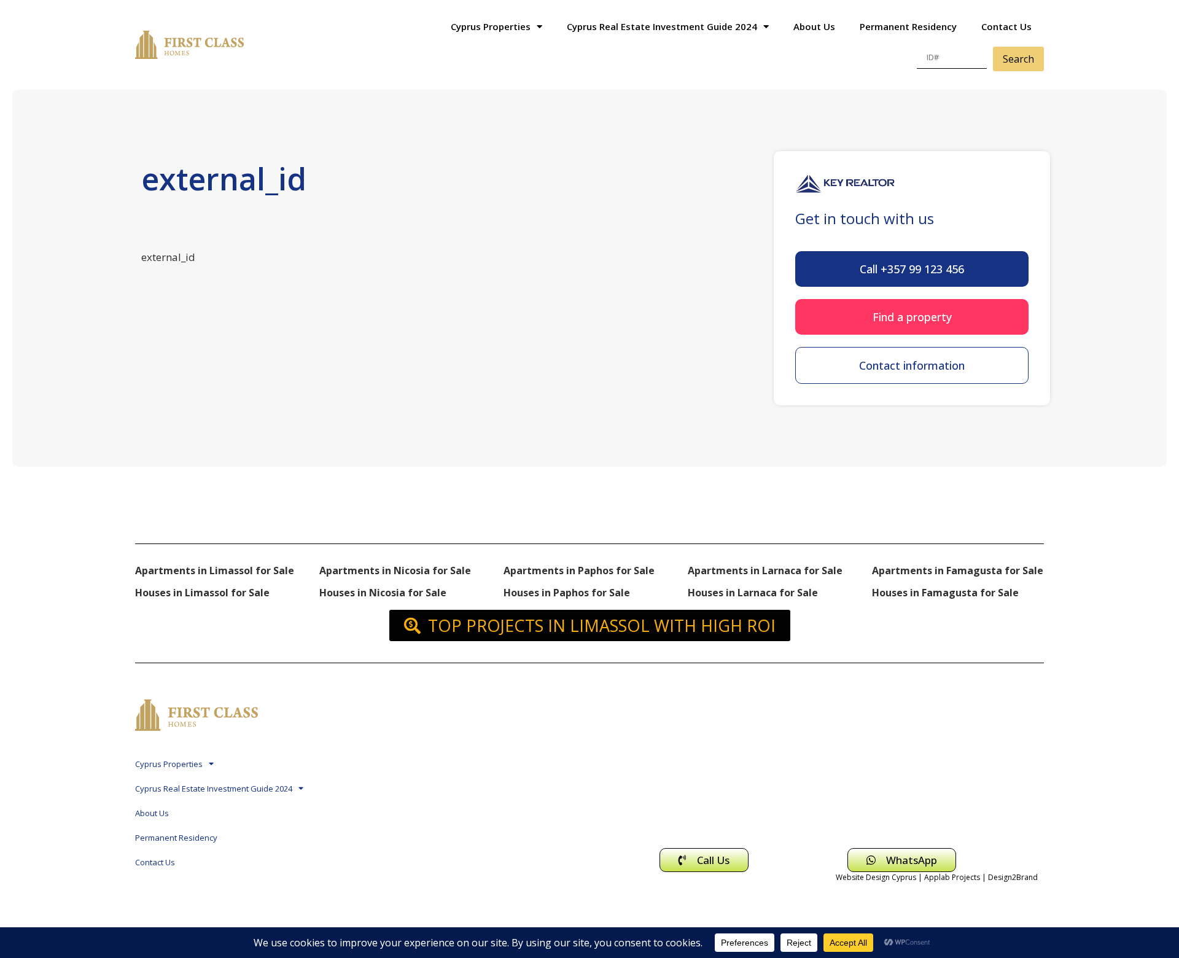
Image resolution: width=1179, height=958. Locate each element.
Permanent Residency (908, 26)
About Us (814, 26)
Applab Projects (952, 877)
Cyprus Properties (491, 26)
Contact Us (1006, 26)
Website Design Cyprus (876, 877)
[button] (912, 269)
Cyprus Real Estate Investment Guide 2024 (662, 26)
